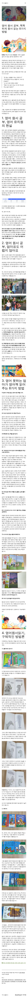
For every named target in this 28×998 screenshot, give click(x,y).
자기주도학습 (19, 981)
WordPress (18, 995)
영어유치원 (4, 979)
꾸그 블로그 (5, 3)
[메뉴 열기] (25, 3)
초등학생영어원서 (18, 979)
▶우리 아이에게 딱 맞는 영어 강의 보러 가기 (14, 963)
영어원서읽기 (11, 979)
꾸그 (4, 983)
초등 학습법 (22, 972)
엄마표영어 (7, 981)
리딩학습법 (13, 981)
